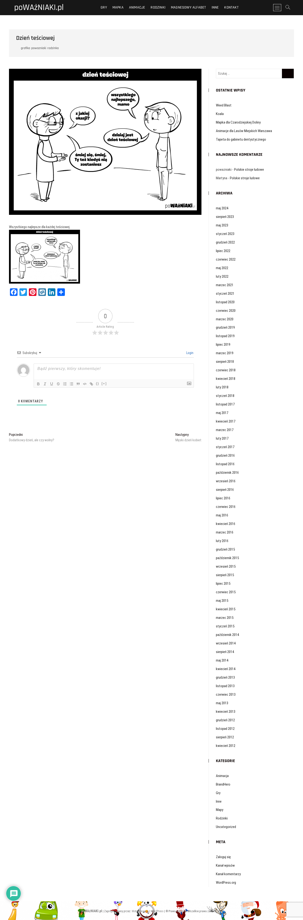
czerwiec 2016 (226, 507)
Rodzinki (158, 7)
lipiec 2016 (223, 498)
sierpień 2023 (225, 217)
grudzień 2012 (225, 720)
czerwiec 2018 (226, 370)
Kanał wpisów (225, 865)
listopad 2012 (225, 729)
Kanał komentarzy (228, 874)
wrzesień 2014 (226, 643)
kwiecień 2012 (225, 746)
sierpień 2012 (225, 737)
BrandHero (223, 784)
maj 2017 (222, 413)
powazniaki (38, 48)
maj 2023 (222, 225)
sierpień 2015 (225, 575)
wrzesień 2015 (226, 566)
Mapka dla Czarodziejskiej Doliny (238, 122)
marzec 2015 (224, 618)
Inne (215, 7)
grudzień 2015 (225, 549)
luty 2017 (222, 438)
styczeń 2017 (225, 447)
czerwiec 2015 (226, 592)
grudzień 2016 (225, 455)
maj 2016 (222, 515)
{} (97, 383)
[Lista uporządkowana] (65, 384)
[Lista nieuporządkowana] (71, 384)
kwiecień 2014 (225, 669)
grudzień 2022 (225, 242)
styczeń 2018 (225, 396)
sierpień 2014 (225, 652)
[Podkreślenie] (51, 384)
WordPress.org (226, 882)
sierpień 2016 (225, 490)
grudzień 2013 (225, 677)
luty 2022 (222, 276)
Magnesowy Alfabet (188, 7)
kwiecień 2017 (225, 421)
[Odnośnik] (91, 384)
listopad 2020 (225, 302)
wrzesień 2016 (226, 481)
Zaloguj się (223, 857)
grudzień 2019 (225, 327)
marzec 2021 (224, 285)
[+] (104, 383)
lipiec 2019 (223, 344)
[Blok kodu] (84, 384)
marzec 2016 (224, 532)
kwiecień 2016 (225, 524)
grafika (25, 48)
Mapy (219, 810)
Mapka (118, 7)
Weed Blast (224, 105)
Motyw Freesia (140, 911)
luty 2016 (222, 541)
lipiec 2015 (223, 583)
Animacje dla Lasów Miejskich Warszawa (244, 131)
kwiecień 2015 (225, 609)
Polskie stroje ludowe (249, 169)
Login (189, 353)
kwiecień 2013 (225, 711)
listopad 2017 (225, 404)
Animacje (137, 7)
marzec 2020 (224, 319)
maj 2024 (222, 208)
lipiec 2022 (223, 251)
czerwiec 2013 (226, 694)
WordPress (157, 911)
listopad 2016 (225, 464)
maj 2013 (222, 703)
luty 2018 (222, 387)
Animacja (222, 776)
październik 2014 (227, 635)
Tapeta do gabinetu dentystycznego (241, 139)
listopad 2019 (225, 336)
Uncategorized (226, 827)
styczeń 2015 (225, 626)
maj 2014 (222, 660)
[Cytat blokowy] (78, 384)
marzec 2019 (224, 353)
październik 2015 (227, 558)
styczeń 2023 (225, 234)
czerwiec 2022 (226, 259)
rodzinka (53, 48)
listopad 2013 (225, 686)
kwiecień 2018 (225, 379)
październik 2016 (227, 472)
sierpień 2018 (225, 361)
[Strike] (58, 384)
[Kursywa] (45, 384)
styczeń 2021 (225, 293)
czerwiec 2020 (226, 310)
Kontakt (231, 7)
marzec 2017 (224, 430)
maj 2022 (222, 268)
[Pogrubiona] (38, 384)
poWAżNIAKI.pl (39, 7)
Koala (220, 114)
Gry (104, 7)
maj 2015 (222, 600)
